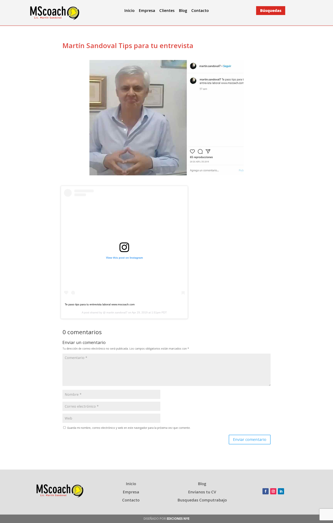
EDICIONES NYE (178, 518)
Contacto (200, 11)
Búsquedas (270, 10)
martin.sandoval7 (116, 312)
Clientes (167, 11)
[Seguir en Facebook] (265, 491)
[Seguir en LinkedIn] (281, 491)
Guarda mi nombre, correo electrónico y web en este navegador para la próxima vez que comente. (128, 428)
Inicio (129, 11)
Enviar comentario (249, 439)
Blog (183, 11)
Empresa (147, 11)
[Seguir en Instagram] (273, 491)
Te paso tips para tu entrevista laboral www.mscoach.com (100, 304)
